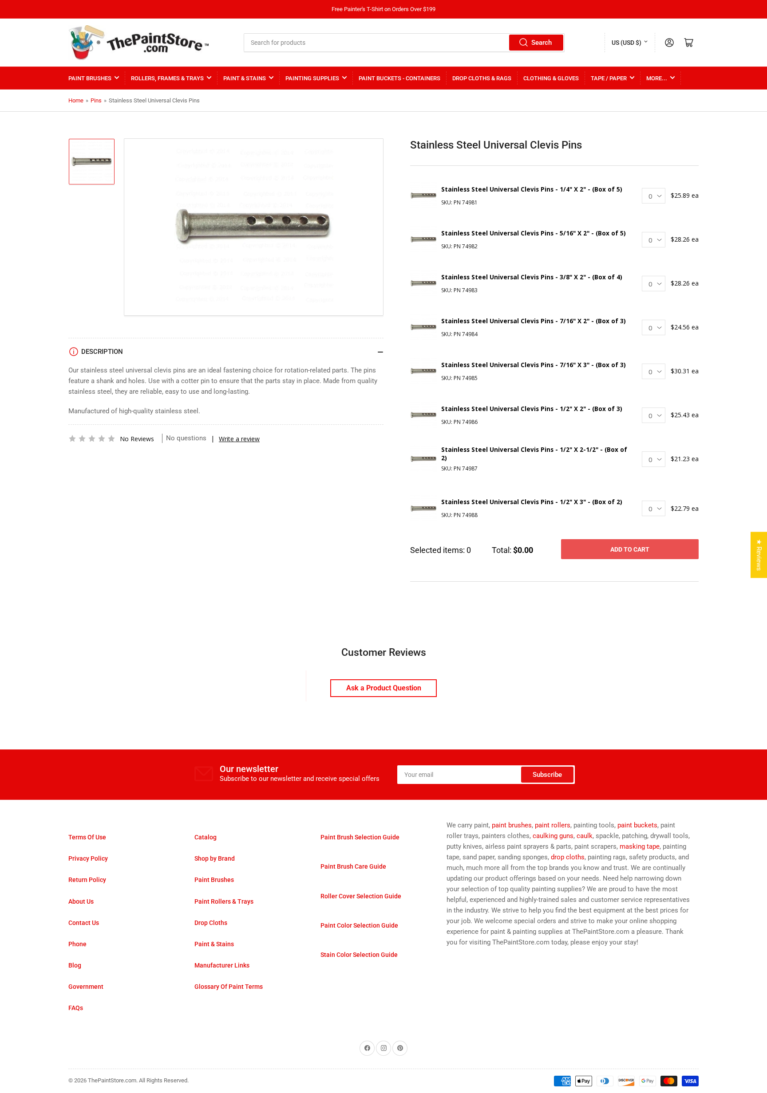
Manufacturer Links (221, 965)
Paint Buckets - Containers (399, 78)
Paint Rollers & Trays (223, 901)
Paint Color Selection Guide (359, 925)
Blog (74, 965)
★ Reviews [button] (759, 555)
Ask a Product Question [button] (383, 688)
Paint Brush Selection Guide (359, 837)
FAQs (75, 1007)
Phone (77, 944)
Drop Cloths (210, 922)
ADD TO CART (629, 549)
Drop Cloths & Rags (481, 78)
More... (656, 78)
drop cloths (568, 857)
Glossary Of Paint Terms (228, 986)
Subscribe (547, 775)
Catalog (205, 837)
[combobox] (404, 42)
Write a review (239, 439)
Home (75, 100)
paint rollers (552, 825)
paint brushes (512, 825)
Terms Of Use (87, 837)
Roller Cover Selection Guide (360, 896)
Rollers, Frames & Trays (167, 78)
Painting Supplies (312, 78)
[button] (91, 439)
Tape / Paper (609, 78)
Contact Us (83, 922)
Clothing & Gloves (551, 78)
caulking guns (553, 836)
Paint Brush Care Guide (353, 866)
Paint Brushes (89, 78)
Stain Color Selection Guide (359, 954)
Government (85, 986)
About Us (81, 901)
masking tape (640, 846)
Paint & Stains (244, 78)
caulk (585, 836)
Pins (96, 100)
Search (541, 43)
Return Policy (87, 879)
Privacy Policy (88, 858)
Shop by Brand (214, 858)
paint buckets (637, 825)
